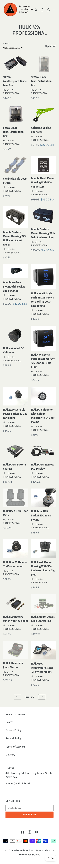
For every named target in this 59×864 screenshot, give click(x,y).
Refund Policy (13, 738)
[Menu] (54, 9)
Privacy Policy (13, 730)
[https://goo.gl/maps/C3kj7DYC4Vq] (5, 790)
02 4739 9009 (22, 783)
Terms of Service (15, 746)
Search (9, 722)
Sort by (6, 43)
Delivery (10, 754)
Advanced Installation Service (28, 850)
